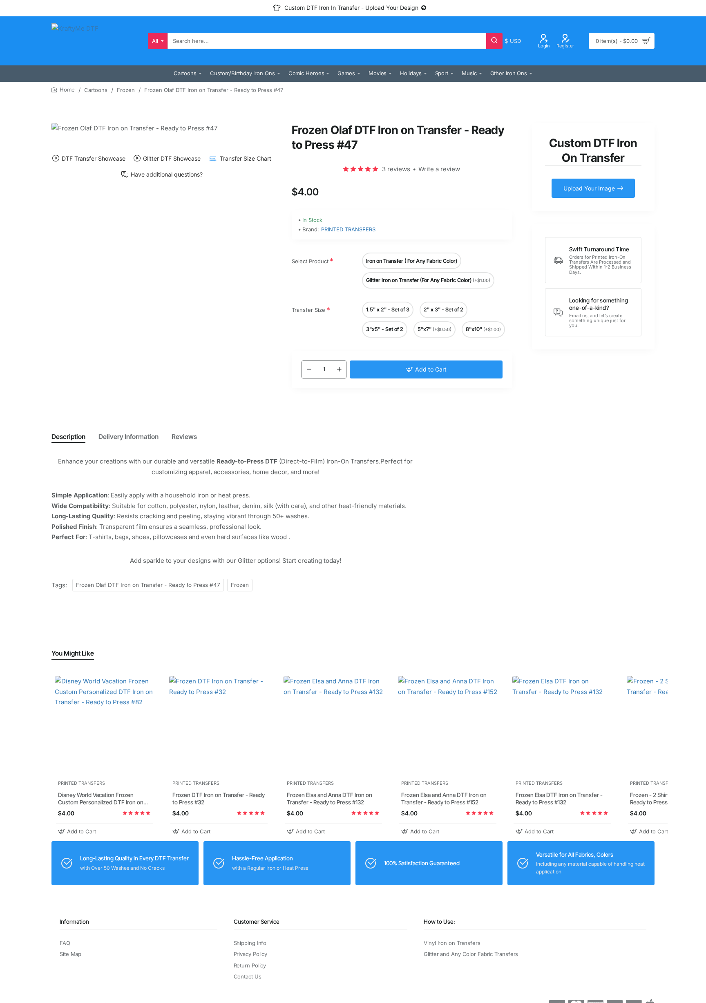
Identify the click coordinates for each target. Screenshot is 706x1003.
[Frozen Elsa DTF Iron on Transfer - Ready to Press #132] (562, 726)
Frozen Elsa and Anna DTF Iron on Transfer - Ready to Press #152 (444, 799)
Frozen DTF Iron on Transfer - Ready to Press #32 (218, 799)
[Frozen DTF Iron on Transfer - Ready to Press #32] (219, 726)
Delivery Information (128, 436)
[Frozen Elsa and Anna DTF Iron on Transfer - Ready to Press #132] (333, 726)
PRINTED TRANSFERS (348, 229)
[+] (339, 369)
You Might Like (72, 653)
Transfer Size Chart (245, 158)
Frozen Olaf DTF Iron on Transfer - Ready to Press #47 (148, 585)
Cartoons (95, 90)
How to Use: (439, 921)
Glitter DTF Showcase (172, 158)
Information (74, 921)
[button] (426, 369)
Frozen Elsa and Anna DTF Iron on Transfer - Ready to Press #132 (329, 799)
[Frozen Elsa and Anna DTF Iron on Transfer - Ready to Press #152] (448, 726)
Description (68, 436)
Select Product (310, 261)
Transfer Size (308, 310)
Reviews (184, 436)
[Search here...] (494, 41)
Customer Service (256, 921)
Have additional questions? (167, 174)
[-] (309, 369)
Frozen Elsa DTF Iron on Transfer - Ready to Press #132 (559, 799)
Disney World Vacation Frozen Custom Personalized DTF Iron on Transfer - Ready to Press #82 (100, 799)
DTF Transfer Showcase (93, 158)
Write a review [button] (439, 169)
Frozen (126, 90)
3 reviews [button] (396, 169)
